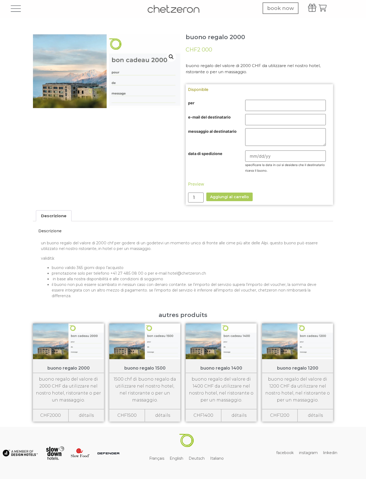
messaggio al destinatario (212, 131)
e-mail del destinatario (209, 117)
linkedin (330, 452)
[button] (171, 57)
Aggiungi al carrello (229, 196)
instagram (308, 452)
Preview (196, 184)
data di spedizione (205, 154)
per (191, 103)
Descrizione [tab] (53, 215)
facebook (285, 452)
